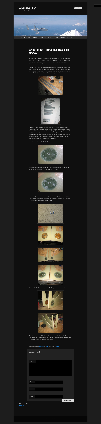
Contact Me (70, 37)
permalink (57, 346)
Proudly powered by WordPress (50, 418)
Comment (32, 361)
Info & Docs (50, 37)
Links (57, 37)
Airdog (47, 346)
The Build (34, 37)
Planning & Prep (42, 37)
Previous (75, 42)
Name (32, 382)
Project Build (41, 346)
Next (80, 42)
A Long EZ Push (27, 7)
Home (21, 37)
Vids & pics (62, 37)
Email (32, 389)
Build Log (98, 5)
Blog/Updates (27, 37)
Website (31, 396)
